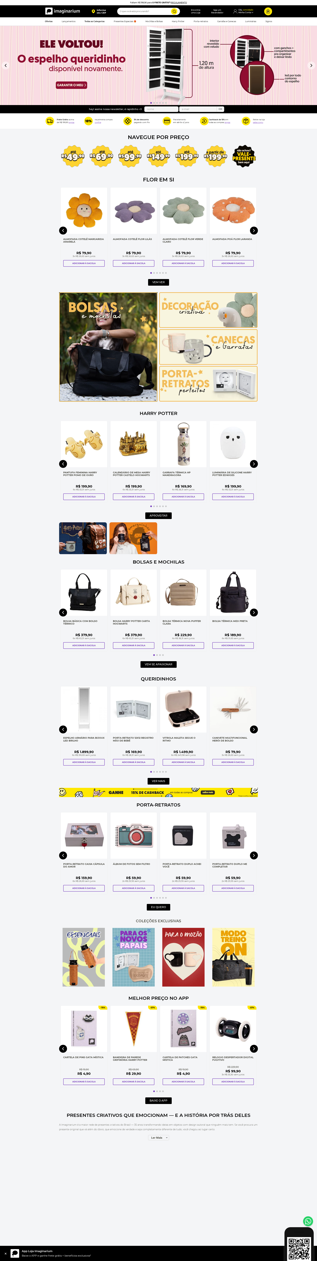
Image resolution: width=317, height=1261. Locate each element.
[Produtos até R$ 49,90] (73, 156)
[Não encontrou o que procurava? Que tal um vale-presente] (244, 156)
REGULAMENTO (179, 2)
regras (71, 122)
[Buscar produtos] (174, 11)
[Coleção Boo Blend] (184, 538)
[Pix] (127, 121)
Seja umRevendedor (217, 11)
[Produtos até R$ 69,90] (101, 156)
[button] (98, 11)
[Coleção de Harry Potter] (83, 553)
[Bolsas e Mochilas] (108, 400)
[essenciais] (84, 957)
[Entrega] (246, 121)
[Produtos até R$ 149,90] (158, 156)
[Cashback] (204, 121)
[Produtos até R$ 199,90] (187, 156)
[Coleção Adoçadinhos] (234, 538)
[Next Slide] (311, 65)
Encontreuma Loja (195, 11)
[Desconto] (88, 121)
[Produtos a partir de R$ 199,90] (215, 156)
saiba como (258, 122)
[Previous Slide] (6, 65)
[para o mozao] (183, 957)
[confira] (133, 957)
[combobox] (148, 11)
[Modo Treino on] (233, 957)
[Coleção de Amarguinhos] (133, 553)
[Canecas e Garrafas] (208, 364)
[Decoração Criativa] (208, 327)
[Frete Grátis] (50, 121)
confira (98, 122)
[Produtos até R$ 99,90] (130, 156)
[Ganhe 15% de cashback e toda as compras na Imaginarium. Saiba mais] (158, 796)
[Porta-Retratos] (208, 400)
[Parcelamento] (167, 121)
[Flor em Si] (158, 65)
